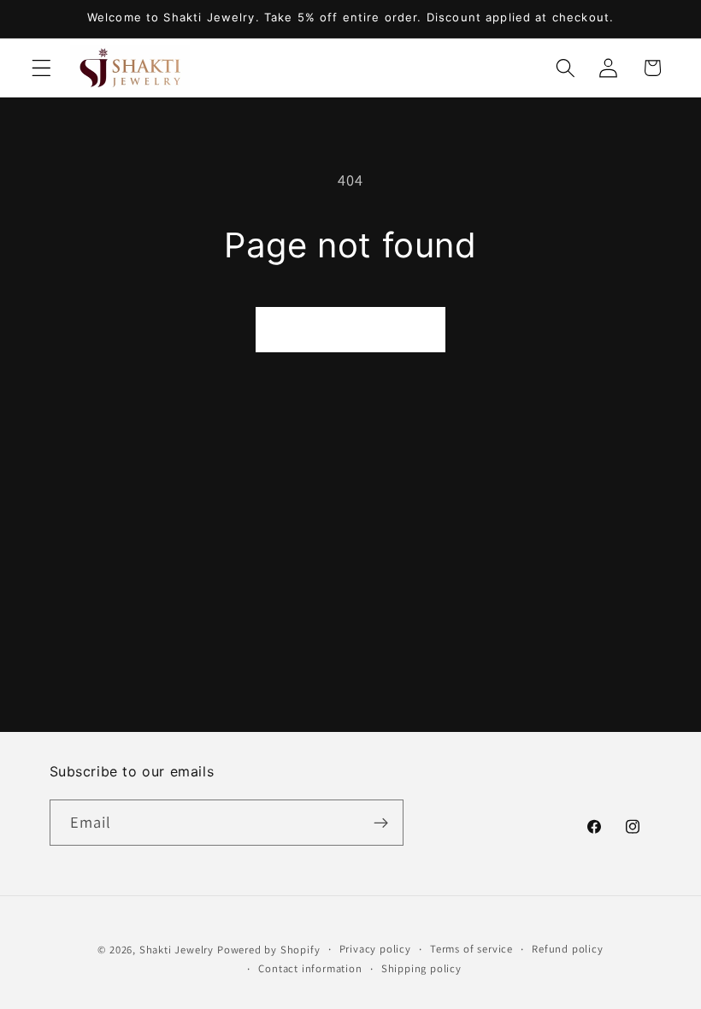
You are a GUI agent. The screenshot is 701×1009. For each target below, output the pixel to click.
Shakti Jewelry (176, 949)
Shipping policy (421, 968)
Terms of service (471, 948)
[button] (41, 68)
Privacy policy (375, 948)
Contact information (310, 968)
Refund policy (567, 948)
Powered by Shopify (269, 949)
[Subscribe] (381, 823)
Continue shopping (350, 329)
